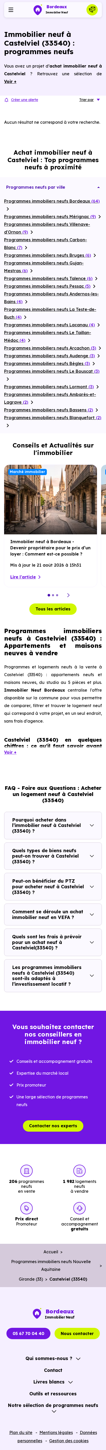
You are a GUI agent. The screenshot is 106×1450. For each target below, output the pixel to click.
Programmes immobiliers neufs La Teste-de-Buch (50, 313)
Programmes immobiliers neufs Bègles (47, 363)
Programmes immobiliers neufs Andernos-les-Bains (51, 297)
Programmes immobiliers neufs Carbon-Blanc (45, 243)
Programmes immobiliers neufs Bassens (48, 409)
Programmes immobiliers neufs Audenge (49, 355)
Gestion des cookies (69, 1440)
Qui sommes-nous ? (48, 1358)
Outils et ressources (53, 1394)
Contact (53, 1370)
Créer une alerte (24, 99)
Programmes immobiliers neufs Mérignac (50, 216)
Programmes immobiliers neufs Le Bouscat (52, 371)
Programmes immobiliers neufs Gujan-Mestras (44, 266)
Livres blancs (49, 1382)
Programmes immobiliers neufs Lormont (49, 386)
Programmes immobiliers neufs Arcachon (50, 348)
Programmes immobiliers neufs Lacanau (49, 324)
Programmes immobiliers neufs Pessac (47, 286)
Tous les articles (53, 608)
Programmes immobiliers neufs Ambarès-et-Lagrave (50, 398)
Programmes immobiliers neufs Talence (48, 278)
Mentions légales (56, 1432)
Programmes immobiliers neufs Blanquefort (52, 417)
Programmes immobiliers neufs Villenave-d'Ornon (47, 228)
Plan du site (20, 1432)
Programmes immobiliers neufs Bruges (47, 255)
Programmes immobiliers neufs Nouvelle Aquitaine (51, 1265)
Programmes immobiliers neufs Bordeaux (52, 201)
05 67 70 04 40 (28, 1333)
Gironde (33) (31, 1279)
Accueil (50, 1251)
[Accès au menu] (10, 9)
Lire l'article (23, 576)
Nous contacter (77, 1333)
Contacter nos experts (53, 1125)
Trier (86, 100)
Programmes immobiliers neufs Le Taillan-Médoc (47, 336)
